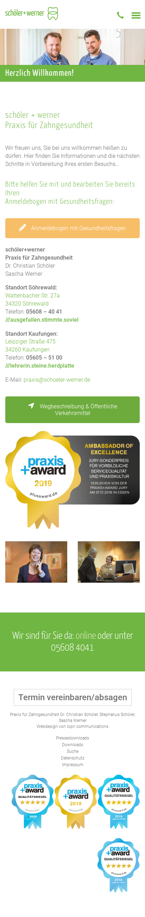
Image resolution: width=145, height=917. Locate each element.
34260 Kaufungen (27, 349)
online (86, 636)
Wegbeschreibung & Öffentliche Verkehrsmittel (77, 409)
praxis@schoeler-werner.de (57, 379)
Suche (72, 751)
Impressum (72, 764)
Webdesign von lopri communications (72, 726)
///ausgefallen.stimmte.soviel (41, 319)
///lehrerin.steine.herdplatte (39, 365)
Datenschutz (72, 758)
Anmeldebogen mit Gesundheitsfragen (78, 228)
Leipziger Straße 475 (30, 341)
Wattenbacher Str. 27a (32, 295)
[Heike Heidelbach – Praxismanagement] (36, 562)
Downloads (72, 744)
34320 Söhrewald (27, 303)
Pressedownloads (72, 738)
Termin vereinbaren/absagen (72, 697)
